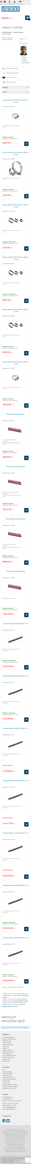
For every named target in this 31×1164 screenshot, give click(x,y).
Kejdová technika (18, 32)
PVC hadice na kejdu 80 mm (15, 414)
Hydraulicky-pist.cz (21, 1148)
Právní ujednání (6, 1054)
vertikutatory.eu (21, 1140)
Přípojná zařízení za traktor (10, 1086)
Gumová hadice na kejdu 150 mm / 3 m (15, 938)
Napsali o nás (6, 1059)
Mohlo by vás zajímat (8, 1052)
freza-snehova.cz (20, 1138)
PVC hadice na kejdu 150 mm (15, 571)
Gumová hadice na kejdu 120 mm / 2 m (15, 728)
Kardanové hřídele (7, 1073)
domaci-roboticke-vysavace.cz (15, 1146)
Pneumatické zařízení (8, 1077)
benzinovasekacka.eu (11, 1135)
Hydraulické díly (6, 1075)
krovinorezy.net (21, 1135)
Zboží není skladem (7, 765)
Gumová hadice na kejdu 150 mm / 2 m (15, 833)
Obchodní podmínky (8, 1037)
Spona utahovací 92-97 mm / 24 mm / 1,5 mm (15, 101)
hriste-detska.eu (10, 1138)
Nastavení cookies (13, 1160)
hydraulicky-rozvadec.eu (21, 1131)
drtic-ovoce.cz (21, 1142)
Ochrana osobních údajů (9, 1039)
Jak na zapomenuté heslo (9, 1055)
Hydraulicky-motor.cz (10, 1148)
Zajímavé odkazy (7, 1050)
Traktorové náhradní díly (9, 1079)
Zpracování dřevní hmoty (9, 1088)
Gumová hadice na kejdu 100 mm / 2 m (15, 676)
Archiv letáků (6, 1061)
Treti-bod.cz (8, 1149)
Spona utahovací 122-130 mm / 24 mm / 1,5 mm (15, 153)
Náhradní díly (7, 32)
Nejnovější (20, 1001)
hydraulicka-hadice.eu (12, 1151)
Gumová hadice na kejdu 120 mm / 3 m (15, 885)
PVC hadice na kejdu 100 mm (15, 466)
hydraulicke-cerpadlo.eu (20, 1133)
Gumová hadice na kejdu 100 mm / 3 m (15, 781)
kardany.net (21, 1151)
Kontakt (4, 1048)
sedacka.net (22, 1149)
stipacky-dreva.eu (9, 1137)
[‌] (4, 1120)
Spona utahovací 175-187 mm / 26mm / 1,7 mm (15, 363)
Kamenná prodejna (7, 1044)
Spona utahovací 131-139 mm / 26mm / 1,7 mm (15, 258)
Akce (3, 1070)
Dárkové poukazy (7, 1072)
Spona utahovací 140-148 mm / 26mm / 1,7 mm (15, 311)
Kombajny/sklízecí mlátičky (9, 1084)
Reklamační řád (6, 1041)
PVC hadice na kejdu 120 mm (15, 519)
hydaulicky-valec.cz (8, 1133)
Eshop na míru (6, 1162)
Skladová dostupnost (8, 1057)
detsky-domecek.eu (11, 1142)
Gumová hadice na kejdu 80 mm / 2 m (15, 624)
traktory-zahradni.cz (20, 1137)
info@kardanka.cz (11, 1107)
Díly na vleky (5, 1083)
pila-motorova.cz (19, 1144)
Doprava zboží (6, 1043)
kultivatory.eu (10, 1144)
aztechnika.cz (20, 1129)
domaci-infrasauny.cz (10, 1140)
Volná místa (5, 1046)
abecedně (9, 1006)
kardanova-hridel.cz (8, 1131)
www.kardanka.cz (10, 1109)
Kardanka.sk (15, 1149)
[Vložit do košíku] (26, 144)
